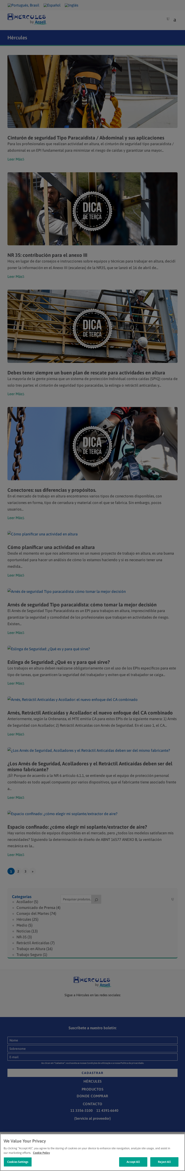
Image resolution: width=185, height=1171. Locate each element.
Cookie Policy (41, 1152)
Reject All (164, 1162)
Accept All (133, 1162)
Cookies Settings (17, 1162)
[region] (92, 1152)
